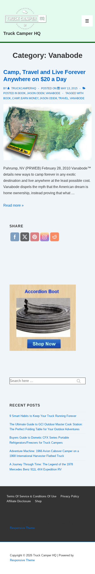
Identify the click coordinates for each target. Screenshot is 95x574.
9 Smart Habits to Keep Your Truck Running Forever (43, 416)
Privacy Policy (70, 496)
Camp (15, 98)
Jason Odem (35, 93)
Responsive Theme (22, 528)
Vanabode (53, 93)
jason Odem (48, 98)
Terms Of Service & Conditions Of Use (31, 496)
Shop (38, 501)
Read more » (13, 205)
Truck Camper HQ (22, 33)
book (22, 93)
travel (63, 98)
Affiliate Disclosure (19, 501)
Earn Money (29, 98)
